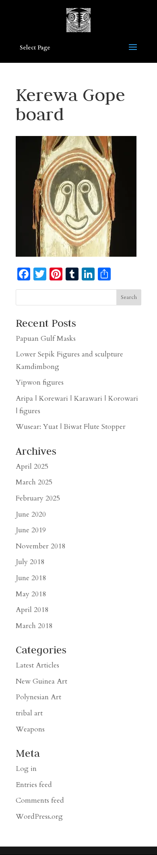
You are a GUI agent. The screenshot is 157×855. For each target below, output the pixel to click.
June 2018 (31, 578)
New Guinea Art (41, 681)
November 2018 (40, 546)
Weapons (30, 729)
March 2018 (34, 626)
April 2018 (32, 610)
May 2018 (31, 594)
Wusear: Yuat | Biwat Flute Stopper (71, 427)
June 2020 (31, 514)
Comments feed (40, 800)
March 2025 (34, 482)
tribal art (29, 713)
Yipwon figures (40, 382)
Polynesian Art (38, 697)
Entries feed (34, 785)
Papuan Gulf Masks (46, 339)
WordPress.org (39, 817)
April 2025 (32, 466)
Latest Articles (37, 665)
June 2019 (31, 530)
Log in (26, 769)
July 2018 (30, 562)
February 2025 (38, 498)
